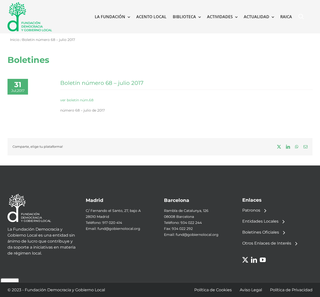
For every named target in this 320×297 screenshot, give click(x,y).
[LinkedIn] (254, 260)
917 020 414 (112, 222)
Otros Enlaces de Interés (266, 243)
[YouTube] (263, 260)
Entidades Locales (260, 221)
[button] (302, 16)
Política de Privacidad (291, 290)
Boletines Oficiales (260, 232)
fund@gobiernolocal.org (119, 228)
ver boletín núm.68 (77, 100)
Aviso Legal (251, 290)
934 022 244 (191, 222)
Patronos (251, 210)
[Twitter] (245, 260)
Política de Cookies (213, 290)
